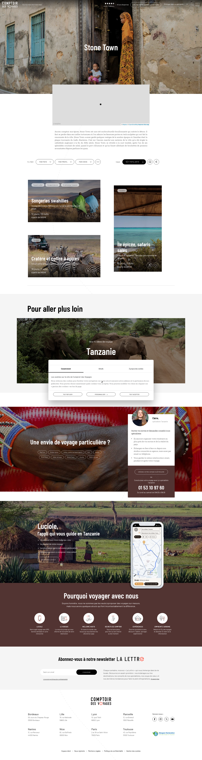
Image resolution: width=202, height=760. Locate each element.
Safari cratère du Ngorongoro (72, 452)
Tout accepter (134, 394)
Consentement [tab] (66, 368)
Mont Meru (44, 457)
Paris (94, 729)
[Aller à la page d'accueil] (10, 5)
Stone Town (70, 457)
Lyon (94, 714)
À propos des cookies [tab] (136, 368)
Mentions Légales (94, 751)
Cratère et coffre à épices (55, 258)
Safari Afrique (57, 457)
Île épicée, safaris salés (133, 247)
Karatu (97, 452)
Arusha (82, 457)
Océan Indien (54, 452)
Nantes (32, 729)
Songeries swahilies (49, 200)
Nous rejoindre (79, 751)
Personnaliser (100, 394)
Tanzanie (101, 348)
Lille (62, 714)
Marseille (128, 714)
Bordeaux (33, 714)
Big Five (42, 452)
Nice (62, 729)
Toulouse (128, 729)
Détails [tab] (101, 368)
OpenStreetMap (133, 124)
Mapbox (125, 124)
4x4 (88, 452)
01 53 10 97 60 (151, 487)
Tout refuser (67, 394)
